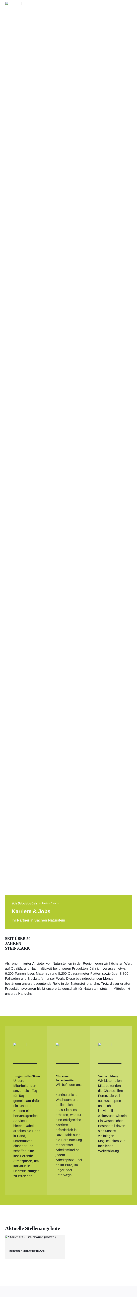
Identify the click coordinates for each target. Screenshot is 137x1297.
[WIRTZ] (13, 3)
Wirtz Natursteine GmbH (25, 903)
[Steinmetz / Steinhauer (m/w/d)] (35, 1247)
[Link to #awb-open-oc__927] (130, 6)
